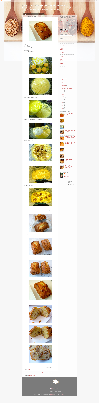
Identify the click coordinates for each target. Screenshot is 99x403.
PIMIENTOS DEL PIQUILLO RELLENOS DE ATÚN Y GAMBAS (70, 143)
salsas (61, 59)
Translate (68, 30)
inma (66, 173)
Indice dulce (41, 14)
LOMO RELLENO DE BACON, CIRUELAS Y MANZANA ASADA (68, 166)
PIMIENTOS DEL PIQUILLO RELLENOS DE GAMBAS (70, 137)
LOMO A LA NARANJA (69, 119)
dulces (29, 369)
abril (63, 94)
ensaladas (62, 48)
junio (63, 91)
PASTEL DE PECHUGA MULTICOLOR (69, 125)
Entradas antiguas (52, 373)
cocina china (62, 44)
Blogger (63, 394)
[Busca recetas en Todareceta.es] (54, 388)
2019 (62, 81)
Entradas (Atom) (32, 375)
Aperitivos (61, 41)
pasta (61, 55)
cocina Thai (62, 45)
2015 (62, 102)
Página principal (27, 14)
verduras (61, 63)
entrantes (61, 49)
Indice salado (34, 14)
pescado (61, 56)
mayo (63, 93)
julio (63, 90)
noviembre (64, 85)
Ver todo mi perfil (67, 176)
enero (63, 99)
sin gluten (61, 60)
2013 (62, 105)
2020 (62, 79)
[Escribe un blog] (48, 367)
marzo (63, 96)
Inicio (42, 373)
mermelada (62, 52)
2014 (62, 104)
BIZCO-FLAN (67, 148)
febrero (63, 97)
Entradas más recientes (30, 373)
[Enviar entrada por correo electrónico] (45, 367)
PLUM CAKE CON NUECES (30, 18)
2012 (62, 107)
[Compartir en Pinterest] (51, 367)
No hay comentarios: (39, 367)
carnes (61, 42)
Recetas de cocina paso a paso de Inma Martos (44, 5)
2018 (62, 82)
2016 (62, 101)
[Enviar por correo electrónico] (46, 367)
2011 (62, 108)
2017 (62, 84)
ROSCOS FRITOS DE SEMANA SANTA (68, 154)
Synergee (52, 394)
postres (61, 57)
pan (60, 53)
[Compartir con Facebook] (50, 367)
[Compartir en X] (49, 367)
